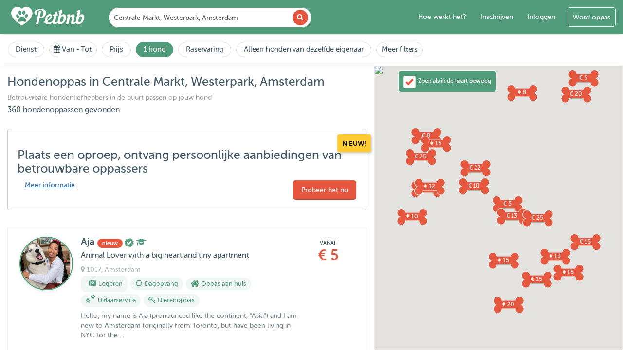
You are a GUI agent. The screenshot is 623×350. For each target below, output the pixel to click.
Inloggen (541, 16)
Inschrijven (496, 16)
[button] (536, 279)
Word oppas (591, 17)
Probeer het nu (324, 189)
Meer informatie (50, 185)
